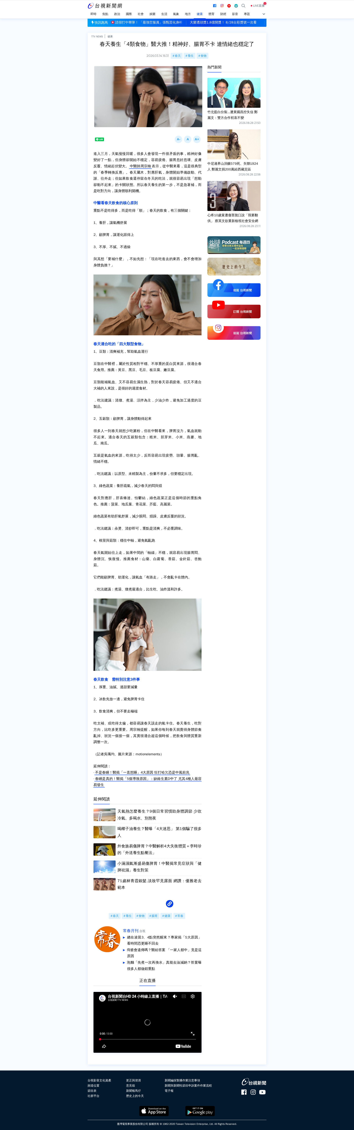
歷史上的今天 (135, 1096)
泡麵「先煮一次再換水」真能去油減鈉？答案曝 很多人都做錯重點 (164, 965)
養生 (191, 56)
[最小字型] (178, 139)
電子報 (169, 1091)
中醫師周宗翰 (140, 166)
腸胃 (154, 916)
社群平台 (93, 1096)
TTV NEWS (97, 36)
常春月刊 (130, 930)
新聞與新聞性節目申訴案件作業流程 (188, 1085)
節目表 (92, 1091)
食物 (203, 56)
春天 (178, 56)
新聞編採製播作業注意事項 (182, 1080)
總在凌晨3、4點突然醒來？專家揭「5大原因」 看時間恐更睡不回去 (164, 940)
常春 (180, 916)
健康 (110, 36)
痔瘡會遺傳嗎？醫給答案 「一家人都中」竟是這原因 (164, 953)
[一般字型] (187, 139)
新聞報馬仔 (133, 1091)
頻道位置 (93, 1085)
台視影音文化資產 (99, 1080)
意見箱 (130, 1085)
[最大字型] (197, 139)
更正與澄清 (133, 1080)
